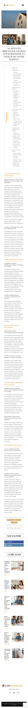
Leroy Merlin (17, 437)
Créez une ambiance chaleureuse (15, 69)
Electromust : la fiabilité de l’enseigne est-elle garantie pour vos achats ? (7, 653)
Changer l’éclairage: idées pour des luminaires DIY (17, 83)
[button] (22, 5)
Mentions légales (19, 704)
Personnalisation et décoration (17, 110)
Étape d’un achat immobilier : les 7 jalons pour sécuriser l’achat (7, 621)
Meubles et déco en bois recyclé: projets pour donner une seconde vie (17, 163)
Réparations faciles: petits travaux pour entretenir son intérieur (16, 144)
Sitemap (14, 705)
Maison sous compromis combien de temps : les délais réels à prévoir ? (7, 637)
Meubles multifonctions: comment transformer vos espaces (17, 103)
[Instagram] (18, 692)
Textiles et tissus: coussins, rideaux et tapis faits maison (17, 123)
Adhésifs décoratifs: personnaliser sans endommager (16, 116)
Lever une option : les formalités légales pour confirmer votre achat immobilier (7, 602)
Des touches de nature (16, 150)
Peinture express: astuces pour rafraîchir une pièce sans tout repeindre (17, 75)
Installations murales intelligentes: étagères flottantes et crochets (16, 94)
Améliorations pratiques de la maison (16, 129)
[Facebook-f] (9, 692)
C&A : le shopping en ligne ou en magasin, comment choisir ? (7, 584)
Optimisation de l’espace (16, 88)
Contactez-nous (8, 704)
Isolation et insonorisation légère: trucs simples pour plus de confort (17, 136)
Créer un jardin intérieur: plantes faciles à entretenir (17, 156)
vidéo (16, 221)
